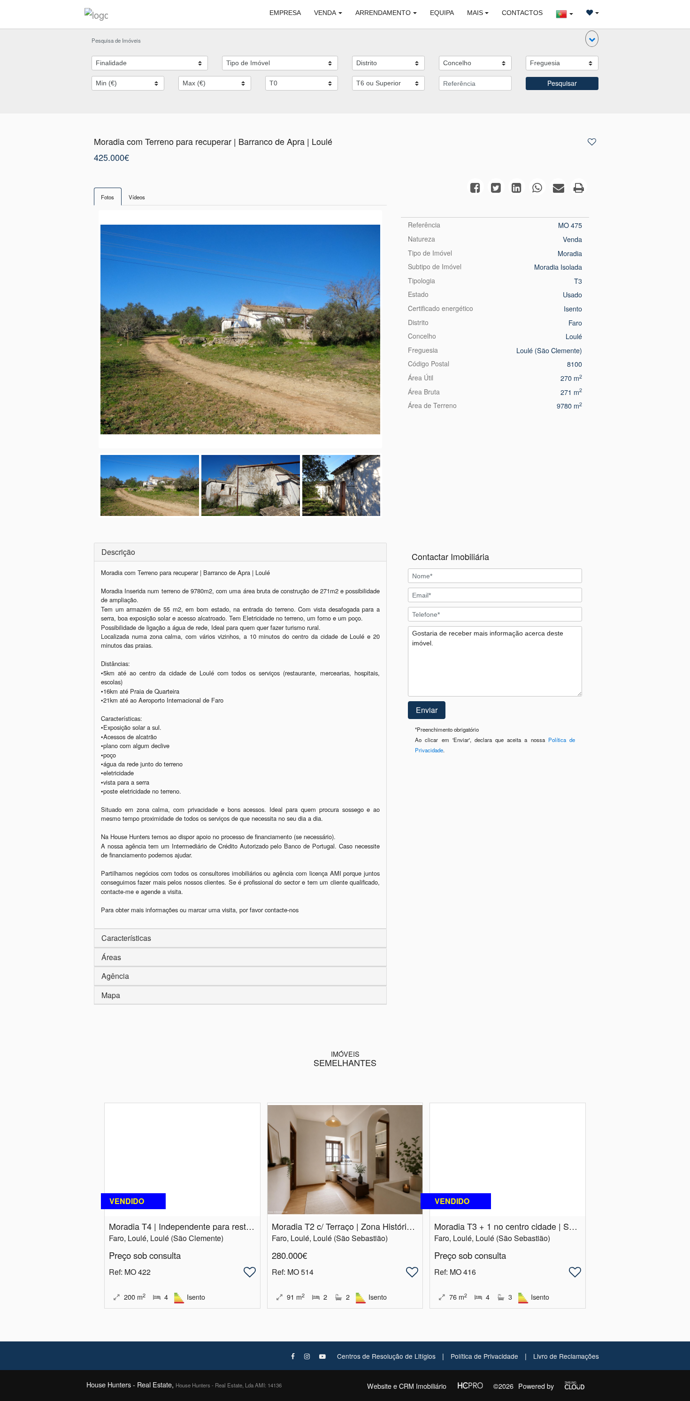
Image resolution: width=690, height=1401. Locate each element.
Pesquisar (562, 83)
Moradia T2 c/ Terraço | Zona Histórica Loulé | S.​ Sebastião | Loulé (396, 1226)
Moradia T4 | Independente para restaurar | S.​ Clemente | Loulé (228, 1226)
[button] (591, 38)
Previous (86, 331)
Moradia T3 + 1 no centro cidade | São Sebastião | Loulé (540, 1226)
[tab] (108, 196)
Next (394, 331)
